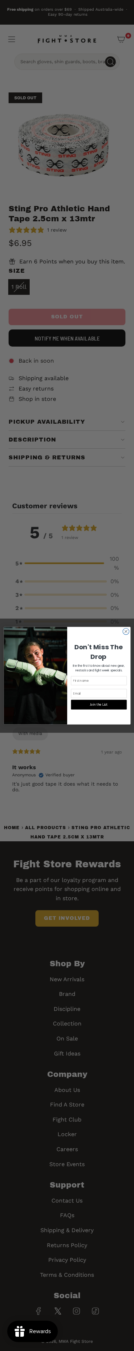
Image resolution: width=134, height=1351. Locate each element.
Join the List (99, 704)
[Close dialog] (126, 631)
